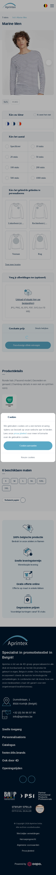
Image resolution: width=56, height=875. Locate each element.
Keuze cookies (28, 457)
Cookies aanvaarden (28, 445)
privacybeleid (20, 433)
